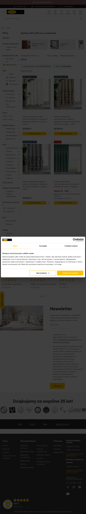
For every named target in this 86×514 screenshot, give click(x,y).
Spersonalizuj (41, 273)
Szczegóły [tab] (43, 246)
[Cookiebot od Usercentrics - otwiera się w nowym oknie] (74, 239)
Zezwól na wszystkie (70, 273)
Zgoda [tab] (15, 246)
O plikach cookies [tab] (71, 246)
